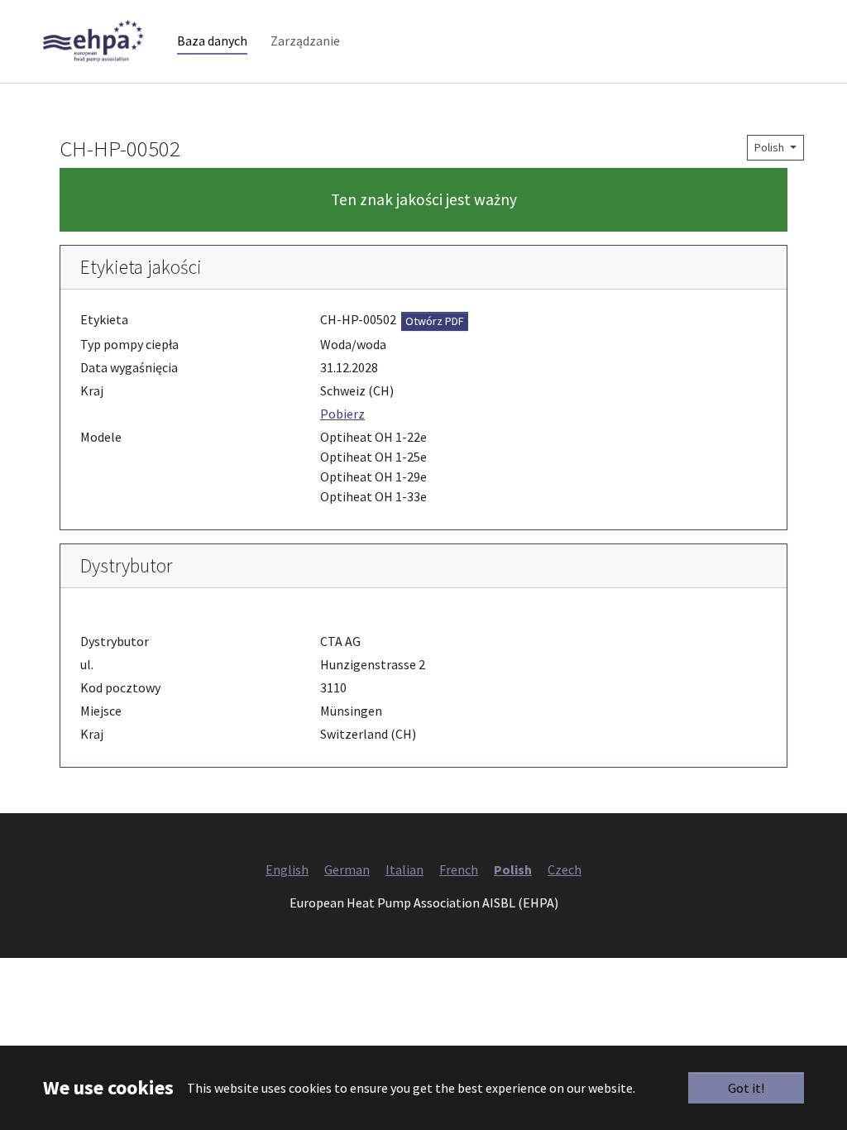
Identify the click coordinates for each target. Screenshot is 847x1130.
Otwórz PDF (434, 321)
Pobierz (342, 413)
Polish (770, 147)
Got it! (746, 1088)
